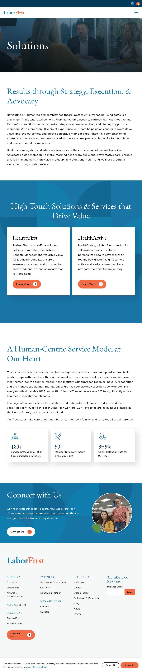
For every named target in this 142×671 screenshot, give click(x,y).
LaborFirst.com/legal (37, 667)
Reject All (110, 665)
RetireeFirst (25, 237)
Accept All (130, 665)
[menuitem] (138, 3)
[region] (71, 664)
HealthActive (92, 237)
